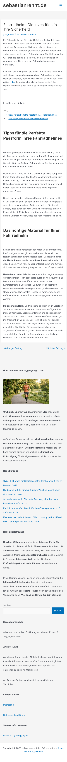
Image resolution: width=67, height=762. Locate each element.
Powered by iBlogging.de (15, 735)
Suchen (7, 605)
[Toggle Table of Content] (5, 111)
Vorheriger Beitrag (11, 348)
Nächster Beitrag (56, 348)
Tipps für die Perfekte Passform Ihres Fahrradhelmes (32, 115)
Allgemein (9, 34)
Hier (13, 82)
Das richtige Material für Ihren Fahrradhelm (28, 118)
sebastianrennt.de (25, 5)
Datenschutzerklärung (14, 715)
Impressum (8, 705)
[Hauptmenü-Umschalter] (61, 5)
